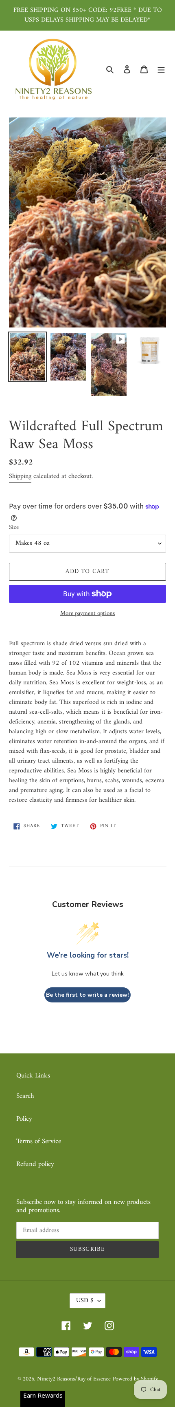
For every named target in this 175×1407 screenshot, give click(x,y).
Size (14, 528)
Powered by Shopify (135, 1379)
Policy (24, 1119)
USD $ (85, 1300)
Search (25, 1096)
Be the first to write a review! (87, 995)
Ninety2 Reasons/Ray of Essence (74, 1379)
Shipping (20, 476)
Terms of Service (38, 1141)
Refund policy (35, 1164)
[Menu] (161, 69)
